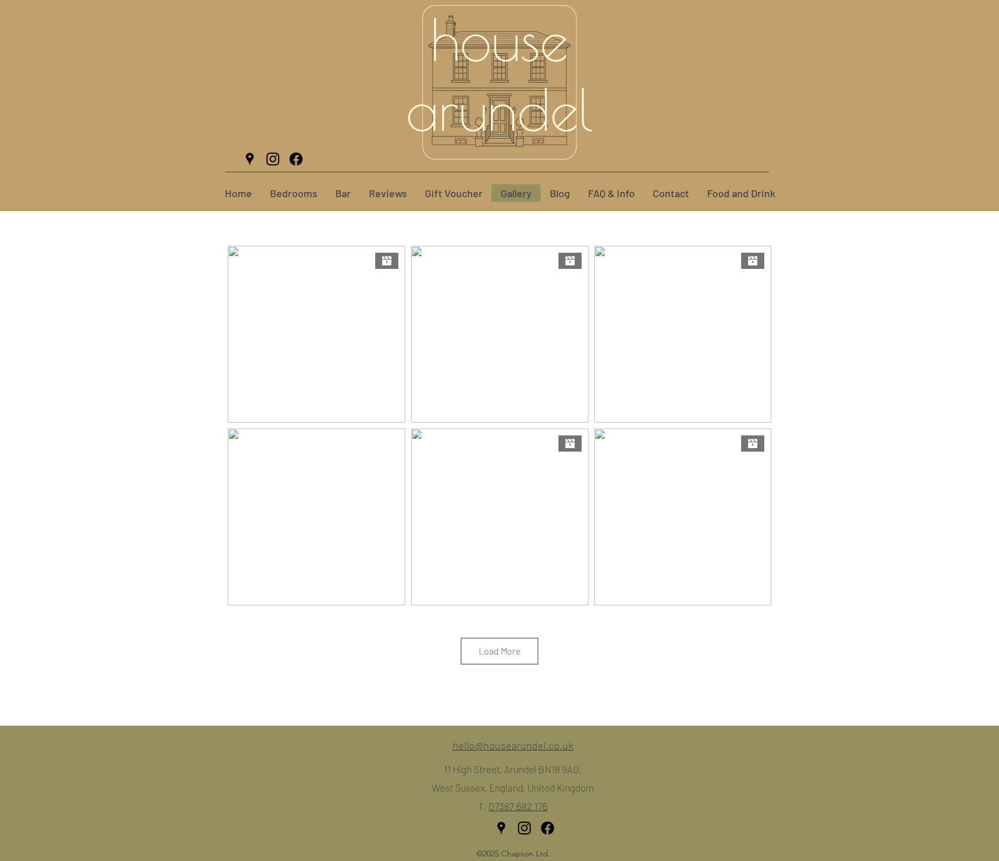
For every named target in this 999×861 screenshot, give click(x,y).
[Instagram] (273, 159)
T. (483, 806)
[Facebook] (296, 159)
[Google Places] (249, 159)
